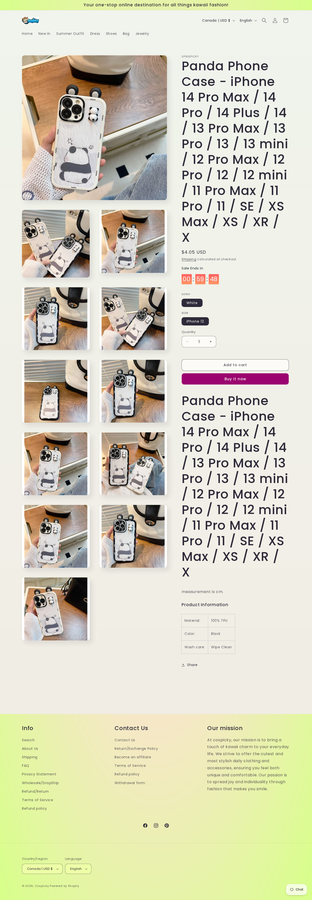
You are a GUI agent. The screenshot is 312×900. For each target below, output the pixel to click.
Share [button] (192, 664)
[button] (264, 20)
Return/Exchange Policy (136, 748)
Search (28, 740)
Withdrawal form (130, 782)
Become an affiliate (133, 757)
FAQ (25, 765)
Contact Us (125, 740)
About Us (30, 748)
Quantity (188, 332)
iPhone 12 (195, 321)
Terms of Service (37, 800)
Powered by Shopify (64, 886)
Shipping (189, 259)
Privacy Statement (39, 774)
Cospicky (42, 886)
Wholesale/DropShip (40, 782)
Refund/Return (35, 791)
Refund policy (34, 808)
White (192, 302)
